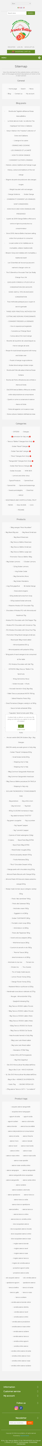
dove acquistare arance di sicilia (21, 1229)
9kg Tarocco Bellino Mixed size (21, 542)
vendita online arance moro (21, 1356)
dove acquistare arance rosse (21, 1239)
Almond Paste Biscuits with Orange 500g (21, 874)
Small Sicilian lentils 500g (21, 757)
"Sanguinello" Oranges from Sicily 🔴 (21, 461)
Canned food (28, 480)
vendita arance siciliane (21, 1331)
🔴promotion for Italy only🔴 (21, 436)
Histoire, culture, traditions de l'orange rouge (21, 165)
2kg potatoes (13, 801)
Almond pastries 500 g (21, 645)
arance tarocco (29, 1195)
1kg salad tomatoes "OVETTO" (21, 816)
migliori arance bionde (21, 1243)
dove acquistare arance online (21, 1234)
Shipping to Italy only (21, 786)
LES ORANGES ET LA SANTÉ (21, 150)
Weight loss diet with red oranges (21, 189)
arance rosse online (12, 1156)
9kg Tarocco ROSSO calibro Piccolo (21, 1006)
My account (30, 94)
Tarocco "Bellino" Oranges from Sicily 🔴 (21, 441)
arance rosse (27, 1151)
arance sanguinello (12, 1180)
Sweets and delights (16, 490)
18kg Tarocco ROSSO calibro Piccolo (21, 1011)
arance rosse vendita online (21, 1165)
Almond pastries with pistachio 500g (21, 649)
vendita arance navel (21, 1312)
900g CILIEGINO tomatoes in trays (21, 811)
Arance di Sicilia (21, 404)
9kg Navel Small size (29, 532)
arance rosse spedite (21, 1160)
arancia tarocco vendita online (21, 1219)
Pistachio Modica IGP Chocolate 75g (21, 605)
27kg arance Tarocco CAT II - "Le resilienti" (21, 1089)
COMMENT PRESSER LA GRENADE (21, 321)
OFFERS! (16, 432)
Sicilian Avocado (15, 471)
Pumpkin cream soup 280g (21, 923)
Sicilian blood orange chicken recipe (21, 365)
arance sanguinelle (29, 1170)
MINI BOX (28, 471)
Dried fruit (29, 490)
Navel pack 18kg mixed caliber (21, 640)
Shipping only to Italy (21, 762)
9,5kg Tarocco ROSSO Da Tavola (21, 1026)
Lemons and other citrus (21, 476)
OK (21, 726)
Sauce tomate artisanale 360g (21, 708)
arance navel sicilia (27, 1146)
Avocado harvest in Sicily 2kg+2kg (21, 689)
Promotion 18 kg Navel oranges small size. (21, 635)
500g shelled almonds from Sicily (21, 596)
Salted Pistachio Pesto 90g (21, 698)
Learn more (21, 729)
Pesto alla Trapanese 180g (21, 933)
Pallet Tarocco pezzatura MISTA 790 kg (21, 693)
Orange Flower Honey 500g (21, 982)
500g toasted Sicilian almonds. (21, 601)
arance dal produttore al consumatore (21, 1131)
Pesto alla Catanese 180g (21, 903)
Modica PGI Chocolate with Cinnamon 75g (21, 625)
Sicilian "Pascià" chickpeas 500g (21, 752)
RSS (26, 1408)
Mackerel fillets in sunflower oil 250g (21, 987)
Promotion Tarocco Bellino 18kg (21, 557)
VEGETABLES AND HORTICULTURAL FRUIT (21, 500)
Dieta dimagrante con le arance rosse (21, 409)
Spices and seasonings (27, 485)
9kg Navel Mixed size (21, 537)
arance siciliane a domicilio (21, 1190)
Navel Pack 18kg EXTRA (21, 845)
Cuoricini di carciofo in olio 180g (21, 947)
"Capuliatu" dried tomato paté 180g (21, 713)
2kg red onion (16, 806)
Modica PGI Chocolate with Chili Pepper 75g (21, 620)
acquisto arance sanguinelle (21, 1107)
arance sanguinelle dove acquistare (21, 1175)
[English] (21, 7)
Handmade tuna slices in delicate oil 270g (21, 991)
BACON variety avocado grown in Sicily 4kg (21, 747)
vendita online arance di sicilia (21, 1351)
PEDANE (21, 510)
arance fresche (28, 1136)
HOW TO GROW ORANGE (21, 155)
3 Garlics (11, 840)
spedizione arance (29, 1283)
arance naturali (27, 1141)
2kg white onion (27, 801)
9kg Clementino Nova (21, 576)
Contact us (18, 94)
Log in (20, 47)
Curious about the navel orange (21, 336)
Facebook (16, 1408)
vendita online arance (21, 1346)
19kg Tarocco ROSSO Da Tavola (21, 1030)
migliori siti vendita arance (21, 1263)
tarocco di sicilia (28, 1287)
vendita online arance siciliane (21, 1366)
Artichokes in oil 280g (21, 928)
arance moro (14, 1141)
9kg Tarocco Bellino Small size (21, 547)
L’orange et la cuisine (21, 140)
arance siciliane (21, 1185)
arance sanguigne (13, 1170)
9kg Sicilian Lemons (13, 562)
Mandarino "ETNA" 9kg (21, 1050)
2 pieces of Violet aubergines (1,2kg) (21, 835)
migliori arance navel (21, 1248)
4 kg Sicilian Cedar (21, 571)
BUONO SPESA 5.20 (27, 1084)
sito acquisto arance (12, 1278)
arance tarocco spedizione (21, 1204)
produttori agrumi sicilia (21, 1268)
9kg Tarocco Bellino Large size (21, 552)
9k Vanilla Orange (30, 586)
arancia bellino (14, 1209)
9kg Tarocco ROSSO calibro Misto (21, 1016)
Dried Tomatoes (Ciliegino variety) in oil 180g (21, 703)
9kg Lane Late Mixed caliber (21, 1045)
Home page (13, 89)
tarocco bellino (14, 1287)
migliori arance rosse (21, 1253)
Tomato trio (30, 962)
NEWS (10, 505)
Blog (9, 94)
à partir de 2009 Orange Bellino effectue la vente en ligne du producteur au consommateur (21, 223)
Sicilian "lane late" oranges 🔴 (21, 451)
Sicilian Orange (29, 194)
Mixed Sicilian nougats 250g (21, 850)
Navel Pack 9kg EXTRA (26, 840)
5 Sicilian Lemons (30, 562)
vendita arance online (21, 1317)
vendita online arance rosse (21, 1361)
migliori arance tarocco (21, 1258)
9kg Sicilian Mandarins (21, 581)
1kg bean (28, 806)
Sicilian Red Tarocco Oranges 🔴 (21, 466)
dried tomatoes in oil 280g (21, 957)
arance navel (13, 1146)
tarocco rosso (27, 1292)
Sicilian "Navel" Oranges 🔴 (21, 446)
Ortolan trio (15, 967)
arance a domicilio (28, 1121)
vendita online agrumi (21, 1341)
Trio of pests (27, 967)
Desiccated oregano (21, 591)
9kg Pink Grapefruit (21, 1060)
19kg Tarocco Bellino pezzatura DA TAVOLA (21, 781)
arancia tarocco (28, 1209)
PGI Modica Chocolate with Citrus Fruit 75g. (21, 630)
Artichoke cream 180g (21, 908)
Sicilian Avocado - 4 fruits (21, 684)
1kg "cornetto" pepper (21, 830)
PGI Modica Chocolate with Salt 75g (21, 664)
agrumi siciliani (13, 1121)
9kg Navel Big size (12, 532)
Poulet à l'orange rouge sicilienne (21, 360)
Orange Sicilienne (14, 194)
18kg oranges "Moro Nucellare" (21, 527)
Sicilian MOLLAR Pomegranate (21, 1055)
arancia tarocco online (21, 1214)
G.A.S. (32, 505)
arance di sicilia (14, 1136)
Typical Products (14, 480)
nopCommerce (24, 1435)
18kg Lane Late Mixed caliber (21, 1040)
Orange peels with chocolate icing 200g (21, 869)
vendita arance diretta (21, 1307)
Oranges (26, 432)
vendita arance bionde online (21, 1302)
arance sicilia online (29, 1180)
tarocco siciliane (21, 1297)
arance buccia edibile (28, 1126)
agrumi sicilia (28, 1116)
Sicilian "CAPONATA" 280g (21, 918)
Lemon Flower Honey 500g (21, 977)
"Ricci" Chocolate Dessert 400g (21, 864)
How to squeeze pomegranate (21, 326)
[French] (23, 7)
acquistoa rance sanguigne (21, 1112)
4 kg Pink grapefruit (13, 586)
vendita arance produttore (21, 1322)
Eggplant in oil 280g (21, 913)
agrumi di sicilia (15, 1116)
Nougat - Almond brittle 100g (21, 996)
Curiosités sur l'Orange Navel (21, 331)
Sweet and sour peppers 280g (21, 938)
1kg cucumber (30, 820)
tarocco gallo (14, 1292)
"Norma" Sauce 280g (21, 952)
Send (30, 1423)
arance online (14, 1151)
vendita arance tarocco (21, 1336)
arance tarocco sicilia (21, 1199)
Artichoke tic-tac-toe (15, 962)
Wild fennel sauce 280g (21, 943)
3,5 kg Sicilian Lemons (21, 566)
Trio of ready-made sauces (21, 972)
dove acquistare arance (21, 1224)
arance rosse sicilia (29, 1156)
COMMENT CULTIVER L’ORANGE (21, 160)
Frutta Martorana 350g (21, 860)
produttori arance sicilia (21, 1273)
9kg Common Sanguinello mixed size (21, 776)
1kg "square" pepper (21, 825)
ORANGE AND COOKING (21, 145)
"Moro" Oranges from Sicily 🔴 (21, 456)
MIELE (21, 495)
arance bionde (12, 1126)
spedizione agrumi (13, 1283)
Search (31, 13)
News (31, 89)
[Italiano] (18, 7)
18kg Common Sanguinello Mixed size (21, 772)
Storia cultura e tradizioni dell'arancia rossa (21, 414)
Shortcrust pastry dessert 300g (21, 855)
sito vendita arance (29, 1278)
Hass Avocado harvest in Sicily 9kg (21, 1035)
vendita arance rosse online (21, 1326)
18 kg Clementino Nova (21, 679)
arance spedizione (14, 1195)
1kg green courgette (14, 820)
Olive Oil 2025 (21, 505)
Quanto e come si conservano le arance (21, 399)
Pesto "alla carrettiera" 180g (21, 899)
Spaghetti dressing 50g (21, 1001)
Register (11, 47)
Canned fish (11, 485)
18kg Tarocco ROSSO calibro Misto (21, 1021)
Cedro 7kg (12, 1084)
